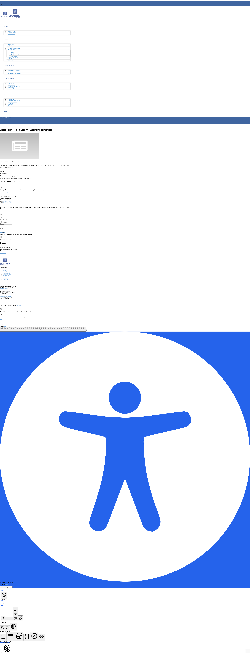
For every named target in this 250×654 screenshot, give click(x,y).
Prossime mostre (7, 274)
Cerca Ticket (3, 253)
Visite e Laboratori (9, 65)
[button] (86, 330)
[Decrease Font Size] (2, 590)
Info (5, 94)
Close (2, 326)
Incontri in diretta (12, 89)
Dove (4, 194)
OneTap (6, 584)
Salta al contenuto (4, 641)
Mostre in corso (6, 273)
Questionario (11, 106)
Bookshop (10, 60)
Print (5, 326)
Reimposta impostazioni (5, 642)
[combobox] (43, 329)
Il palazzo (5, 270)
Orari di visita (6, 275)
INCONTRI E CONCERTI (9, 78)
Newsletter (5, 278)
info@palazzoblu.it (7, 201)
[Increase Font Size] (2, 585)
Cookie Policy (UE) (7, 279)
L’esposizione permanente (9, 272)
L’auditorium (5, 276)
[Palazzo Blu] (5, 18)
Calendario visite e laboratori (14, 73)
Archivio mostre (11, 34)
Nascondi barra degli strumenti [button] (6, 587)
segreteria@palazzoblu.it (5, 296)
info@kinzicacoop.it (7, 202)
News (5, 111)
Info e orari (5, 192)
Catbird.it (19, 305)
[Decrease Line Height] (2, 605)
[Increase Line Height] (2, 600)
